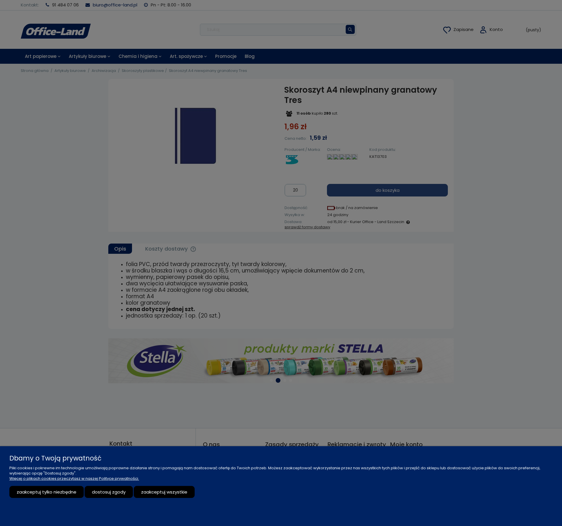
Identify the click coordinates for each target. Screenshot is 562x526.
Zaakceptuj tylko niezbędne (46, 492)
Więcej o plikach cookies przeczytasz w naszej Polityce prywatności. (74, 478)
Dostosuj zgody (109, 492)
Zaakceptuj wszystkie (164, 492)
